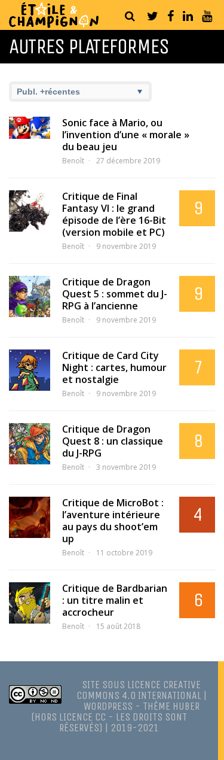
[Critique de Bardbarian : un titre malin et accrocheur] (29, 603)
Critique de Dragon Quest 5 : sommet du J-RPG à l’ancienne (114, 293)
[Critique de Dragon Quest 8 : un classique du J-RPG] (29, 443)
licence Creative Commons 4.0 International (138, 690)
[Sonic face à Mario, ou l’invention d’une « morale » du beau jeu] (29, 128)
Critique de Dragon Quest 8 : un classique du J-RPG (112, 441)
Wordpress (108, 706)
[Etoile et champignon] (54, 25)
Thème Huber (171, 706)
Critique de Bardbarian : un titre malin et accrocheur (114, 600)
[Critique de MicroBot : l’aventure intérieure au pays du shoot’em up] (29, 517)
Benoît (73, 161)
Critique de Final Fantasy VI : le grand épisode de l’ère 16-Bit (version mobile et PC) (114, 214)
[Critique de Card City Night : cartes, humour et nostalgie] (29, 370)
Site (91, 684)
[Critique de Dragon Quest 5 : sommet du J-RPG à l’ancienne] (29, 296)
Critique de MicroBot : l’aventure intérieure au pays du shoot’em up (113, 520)
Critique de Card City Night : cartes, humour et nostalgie (114, 367)
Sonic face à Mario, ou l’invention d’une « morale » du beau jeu (125, 134)
